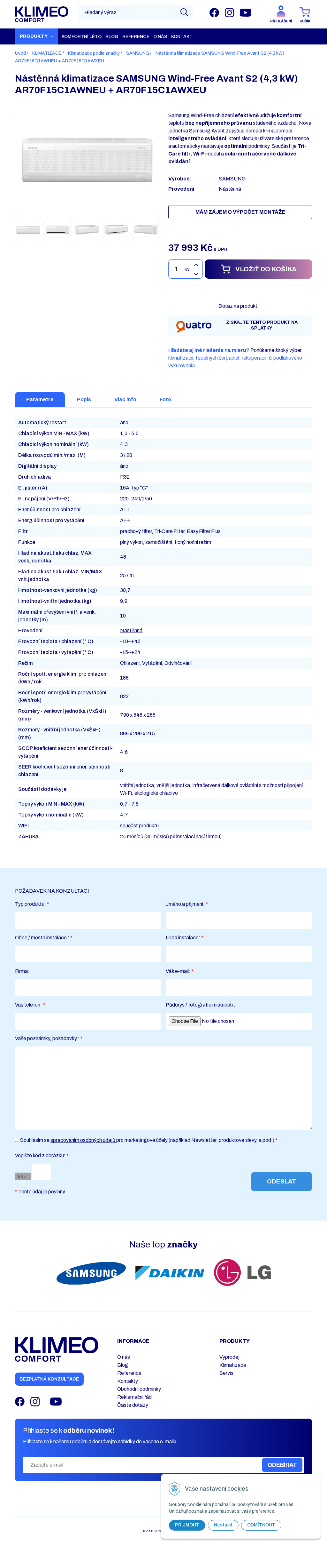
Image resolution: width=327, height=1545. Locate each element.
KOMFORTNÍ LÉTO (82, 36)
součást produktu (139, 825)
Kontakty (127, 1381)
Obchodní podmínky (139, 1389)
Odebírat (282, 1465)
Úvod (20, 53)
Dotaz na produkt (237, 306)
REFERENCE (135, 36)
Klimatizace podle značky (94, 53)
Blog (111, 36)
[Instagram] (229, 12)
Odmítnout (261, 1525)
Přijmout (187, 1525)
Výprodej (229, 1357)
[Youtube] (245, 12)
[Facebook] (214, 12)
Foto (165, 399)
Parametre (40, 399)
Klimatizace (232, 1365)
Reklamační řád (134, 1397)
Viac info (125, 399)
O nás (160, 36)
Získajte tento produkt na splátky (262, 325)
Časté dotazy (132, 1405)
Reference (129, 1373)
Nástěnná (131, 630)
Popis (84, 399)
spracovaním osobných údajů (83, 1140)
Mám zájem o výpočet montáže (240, 212)
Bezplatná (49, 1379)
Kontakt (182, 36)
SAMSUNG (137, 53)
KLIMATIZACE (47, 53)
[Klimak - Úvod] (41, 14)
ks (187, 269)
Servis (226, 1373)
